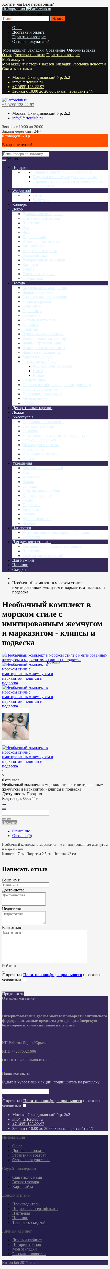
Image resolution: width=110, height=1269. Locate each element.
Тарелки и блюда (37, 357)
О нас (17, 27)
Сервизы (30, 329)
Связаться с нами (27, 1177)
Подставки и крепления (43, 421)
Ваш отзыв (11, 927)
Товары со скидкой (29, 1222)
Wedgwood (21, 190)
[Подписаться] (4, 1097)
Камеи (28, 472)
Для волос (31, 477)
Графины (30, 403)
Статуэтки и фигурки (41, 218)
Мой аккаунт (13, 59)
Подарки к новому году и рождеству (65, 177)
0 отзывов (10, 780)
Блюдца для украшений (43, 555)
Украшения (22, 463)
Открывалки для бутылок (45, 297)
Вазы (27, 227)
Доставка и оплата (28, 32)
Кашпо (29, 269)
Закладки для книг (39, 426)
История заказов (40, 64)
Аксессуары (22, 417)
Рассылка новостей (89, 64)
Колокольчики (35, 255)
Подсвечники (34, 237)
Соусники (31, 315)
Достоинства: (14, 890)
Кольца (29, 514)
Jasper (38, 195)
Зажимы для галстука (41, 491)
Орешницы (32, 311)
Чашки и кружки (37, 292)
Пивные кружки (37, 301)
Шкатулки (31, 223)
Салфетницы (34, 380)
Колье (28, 500)
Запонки (30, 486)
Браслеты (31, 509)
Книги (28, 458)
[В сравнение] (9, 819)
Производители (26, 1204)
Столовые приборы (40, 361)
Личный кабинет (27, 1240)
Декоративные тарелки (43, 214)
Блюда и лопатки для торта (46, 338)
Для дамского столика (31, 542)
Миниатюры (34, 246)
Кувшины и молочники (43, 334)
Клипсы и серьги (37, 495)
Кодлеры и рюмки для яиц (46, 287)
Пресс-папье (33, 449)
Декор (17, 209)
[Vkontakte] (2, 1068)
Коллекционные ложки (53, 366)
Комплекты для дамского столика (52, 546)
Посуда (18, 283)
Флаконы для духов (39, 440)
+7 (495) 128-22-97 (28, 86)
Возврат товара (25, 1182)
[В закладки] (4, 819)
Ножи (38, 371)
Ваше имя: (11, 880)
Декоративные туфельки (44, 260)
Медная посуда (36, 398)
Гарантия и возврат (29, 37)
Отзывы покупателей (31, 41)
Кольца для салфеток (41, 445)
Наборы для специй (40, 389)
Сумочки (30, 431)
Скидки (19, 569)
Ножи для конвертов (41, 454)
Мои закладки (24, 1249)
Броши (28, 481)
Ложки (18, 412)
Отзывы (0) (22, 835)
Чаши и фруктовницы (42, 343)
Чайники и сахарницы (42, 352)
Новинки (20, 565)
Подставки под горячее (43, 394)
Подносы (31, 324)
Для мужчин (23, 560)
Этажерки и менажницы (44, 347)
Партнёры (21, 1213)
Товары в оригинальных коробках (62, 172)
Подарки (20, 167)
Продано (9, 822)
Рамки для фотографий (43, 241)
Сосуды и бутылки (39, 320)
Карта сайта (22, 1186)
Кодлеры (20, 204)
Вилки (38, 375)
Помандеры (33, 278)
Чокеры (29, 523)
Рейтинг (9, 965)
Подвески (31, 505)
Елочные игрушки (39, 274)
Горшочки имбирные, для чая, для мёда (57, 384)
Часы (27, 232)
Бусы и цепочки (37, 518)
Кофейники (33, 306)
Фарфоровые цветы (40, 250)
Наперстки (21, 528)
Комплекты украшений (43, 468)
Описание (21, 831)
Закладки (63, 64)
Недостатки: (13, 909)
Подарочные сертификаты (35, 1208)
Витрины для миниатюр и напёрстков (56, 532)
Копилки (30, 264)
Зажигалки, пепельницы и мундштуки (56, 435)
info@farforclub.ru (27, 82)
